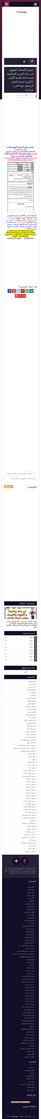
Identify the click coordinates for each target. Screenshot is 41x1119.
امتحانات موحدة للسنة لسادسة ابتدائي (24, 748)
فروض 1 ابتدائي (30, 779)
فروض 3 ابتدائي (30, 787)
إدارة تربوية (32, 687)
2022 (31, 641)
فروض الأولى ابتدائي (29, 801)
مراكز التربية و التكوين (28, 837)
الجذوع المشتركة (30, 715)
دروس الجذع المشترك (28, 776)
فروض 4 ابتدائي (30, 793)
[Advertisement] (20, 35)
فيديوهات (32, 820)
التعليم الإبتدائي (30, 698)
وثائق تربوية (31, 848)
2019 (31, 650)
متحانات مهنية (31, 829)
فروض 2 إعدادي (30, 784)
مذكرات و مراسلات (29, 834)
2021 (31, 644)
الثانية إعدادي (31, 712)
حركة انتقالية (31, 762)
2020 (31, 647)
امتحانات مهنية (31, 742)
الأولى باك (32, 692)
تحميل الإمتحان (29, 238)
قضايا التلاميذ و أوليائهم (28, 823)
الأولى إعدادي (31, 690)
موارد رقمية (31, 845)
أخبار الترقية (31, 681)
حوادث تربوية (31, 765)
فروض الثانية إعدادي (29, 809)
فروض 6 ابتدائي (30, 798)
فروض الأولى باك (30, 804)
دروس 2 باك (31, 767)
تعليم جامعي (31, 756)
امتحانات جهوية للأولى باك (21, 97)
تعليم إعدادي (31, 754)
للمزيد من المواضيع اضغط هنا (20, 1102)
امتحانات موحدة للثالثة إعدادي (26, 745)
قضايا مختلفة (31, 826)
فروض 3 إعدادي (30, 790)
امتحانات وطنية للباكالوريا (28, 751)
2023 (31, 637)
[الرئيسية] (32, 61)
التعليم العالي (31, 703)
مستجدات (32, 840)
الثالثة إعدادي (31, 709)
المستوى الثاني (31, 729)
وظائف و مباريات (30, 851)
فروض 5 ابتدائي (30, 795)
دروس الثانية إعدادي (29, 773)
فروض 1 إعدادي (30, 781)
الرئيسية (32, 97)
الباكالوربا (32, 695)
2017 (31, 656)
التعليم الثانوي (31, 701)
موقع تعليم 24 (21, 12)
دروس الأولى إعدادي (29, 770)
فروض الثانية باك (30, 812)
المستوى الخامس (30, 731)
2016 (31, 660)
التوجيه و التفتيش (30, 706)
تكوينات (33, 759)
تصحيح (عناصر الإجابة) (14, 238)
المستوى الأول (31, 723)
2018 (31, 653)
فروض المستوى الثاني (28, 818)
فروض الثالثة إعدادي (29, 806)
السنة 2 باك (32, 717)
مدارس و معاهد (30, 832)
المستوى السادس (30, 737)
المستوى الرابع (31, 734)
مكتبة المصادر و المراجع (28, 843)
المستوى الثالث (30, 726)
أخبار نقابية (32, 684)
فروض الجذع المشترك (28, 815)
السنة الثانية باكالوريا (29, 720)
